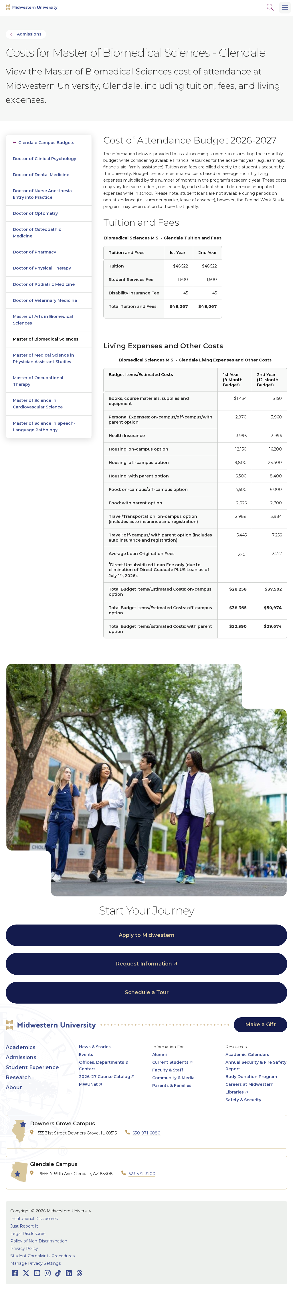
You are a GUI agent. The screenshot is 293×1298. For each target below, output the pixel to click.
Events (86, 1054)
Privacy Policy (24, 1248)
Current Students (170, 1062)
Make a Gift (260, 1024)
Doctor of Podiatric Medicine (44, 284)
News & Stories (95, 1046)
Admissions (29, 34)
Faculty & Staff (167, 1070)
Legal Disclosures (27, 1233)
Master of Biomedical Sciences (45, 339)
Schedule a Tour (147, 992)
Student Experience (32, 1067)
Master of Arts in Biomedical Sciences (43, 320)
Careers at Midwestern (249, 1084)
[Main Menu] (285, 7)
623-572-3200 (141, 1173)
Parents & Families (171, 1085)
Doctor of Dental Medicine (41, 174)
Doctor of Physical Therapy (42, 268)
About (14, 1087)
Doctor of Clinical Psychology (44, 158)
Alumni (159, 1054)
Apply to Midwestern (147, 935)
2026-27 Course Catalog (104, 1076)
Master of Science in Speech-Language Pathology (44, 426)
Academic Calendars (247, 1054)
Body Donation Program (251, 1076)
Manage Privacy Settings (35, 1263)
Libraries (234, 1092)
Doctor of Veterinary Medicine (45, 300)
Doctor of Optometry (35, 213)
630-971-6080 (146, 1133)
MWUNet (88, 1084)
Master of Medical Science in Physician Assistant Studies (43, 358)
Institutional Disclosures (34, 1218)
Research (18, 1077)
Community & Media (173, 1077)
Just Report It (24, 1226)
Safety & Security (243, 1099)
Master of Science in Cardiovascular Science (38, 404)
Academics (20, 1047)
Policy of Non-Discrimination (38, 1241)
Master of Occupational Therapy (38, 381)
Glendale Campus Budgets (46, 142)
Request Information (144, 964)
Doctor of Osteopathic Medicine (37, 233)
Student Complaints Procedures (42, 1255)
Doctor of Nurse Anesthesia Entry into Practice (42, 194)
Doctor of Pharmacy (34, 252)
